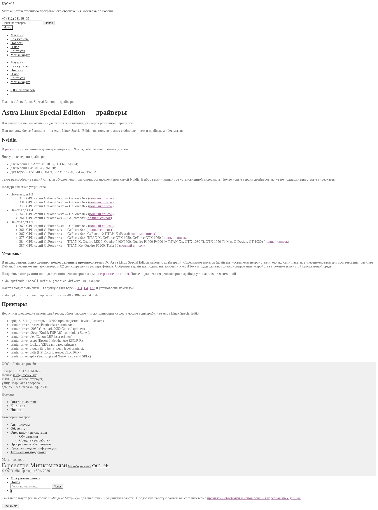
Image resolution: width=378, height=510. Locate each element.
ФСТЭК (100, 465)
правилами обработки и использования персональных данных (254, 498)
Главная (8, 102)
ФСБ (88, 466)
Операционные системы (28, 432)
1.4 (86, 288)
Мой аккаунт (20, 55)
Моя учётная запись (25, 478)
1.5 (92, 288)
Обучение (17, 428)
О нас (14, 47)
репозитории (14, 149)
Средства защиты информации (33, 448)
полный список (100, 198)
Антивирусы (20, 424)
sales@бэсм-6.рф (25, 375)
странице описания (114, 274)
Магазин (16, 35)
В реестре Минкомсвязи (34, 465)
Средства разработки (35, 440)
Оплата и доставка (24, 402)
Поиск (49, 23)
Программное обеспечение (30, 444)
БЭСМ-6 (8, 3)
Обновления (28, 436)
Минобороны (77, 466)
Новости (16, 43)
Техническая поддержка (28, 452)
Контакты (17, 51)
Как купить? (19, 39)
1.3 (79, 288)
